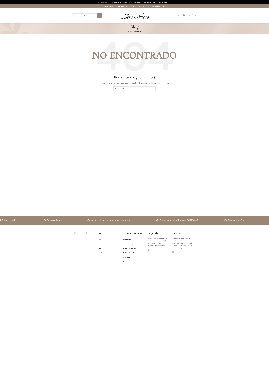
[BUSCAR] (99, 15)
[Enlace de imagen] (80, 311)
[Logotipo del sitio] (135, 16)
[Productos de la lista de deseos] (185, 16)
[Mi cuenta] (179, 16)
